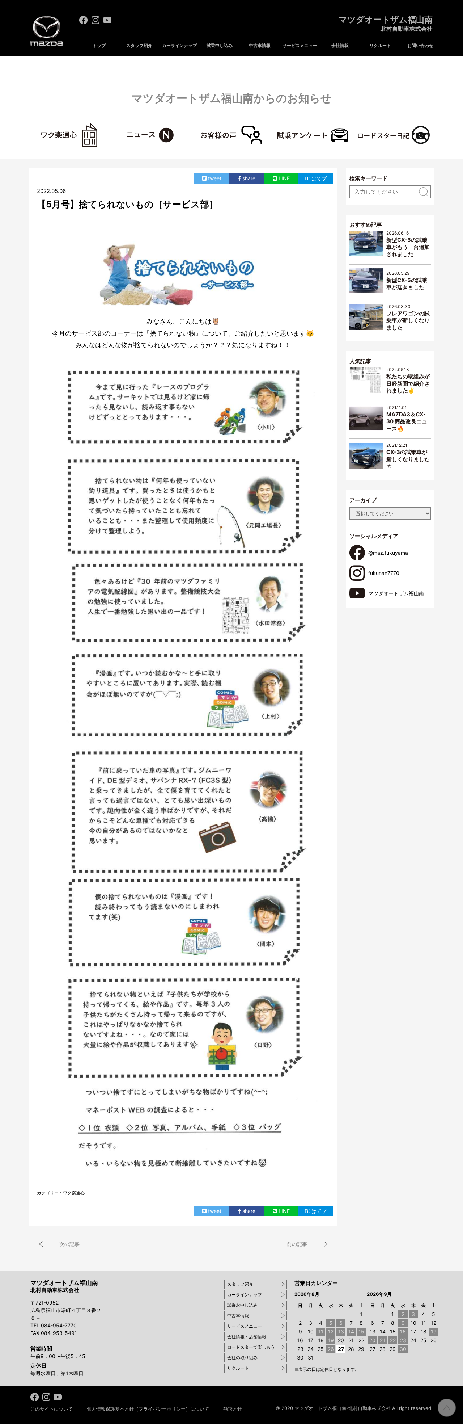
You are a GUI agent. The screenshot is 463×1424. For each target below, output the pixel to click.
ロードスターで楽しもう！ (253, 1347)
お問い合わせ (420, 45)
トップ (99, 45)
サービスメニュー (300, 45)
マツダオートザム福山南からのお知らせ (232, 98)
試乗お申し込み (242, 1305)
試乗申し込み (220, 45)
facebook (83, 20)
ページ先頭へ (447, 1408)
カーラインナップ (179, 45)
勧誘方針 (232, 1409)
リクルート (380, 45)
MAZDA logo (46, 31)
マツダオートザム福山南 (386, 24)
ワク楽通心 (74, 1193)
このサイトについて (51, 1409)
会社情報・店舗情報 (246, 1336)
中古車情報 (260, 45)
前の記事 (297, 1244)
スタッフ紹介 (139, 45)
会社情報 (340, 45)
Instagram (95, 20)
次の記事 (69, 1244)
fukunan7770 (383, 573)
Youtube (107, 20)
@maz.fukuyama (388, 553)
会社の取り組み (242, 1357)
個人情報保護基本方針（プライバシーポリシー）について (148, 1409)
